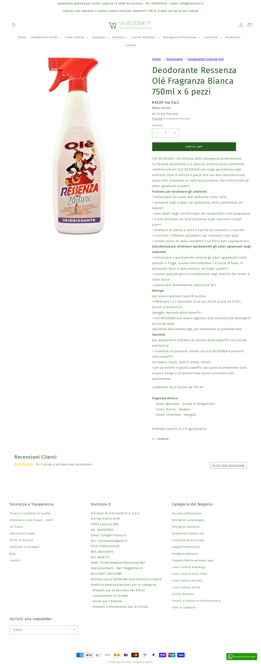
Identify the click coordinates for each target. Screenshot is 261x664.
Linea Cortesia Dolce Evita (189, 574)
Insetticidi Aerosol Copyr (188, 540)
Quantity (157, 125)
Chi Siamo (16, 526)
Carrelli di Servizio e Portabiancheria (196, 600)
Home (156, 59)
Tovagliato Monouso (185, 553)
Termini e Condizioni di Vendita (30, 513)
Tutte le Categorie (183, 607)
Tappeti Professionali (186, 547)
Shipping (157, 118)
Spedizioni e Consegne (25, 547)
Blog (12, 553)
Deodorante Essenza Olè (206, 59)
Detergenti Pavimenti (186, 526)
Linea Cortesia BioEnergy (188, 567)
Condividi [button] (162, 439)
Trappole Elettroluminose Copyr (193, 560)
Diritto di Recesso (21, 540)
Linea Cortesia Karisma (187, 580)
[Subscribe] (74, 629)
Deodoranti (174, 59)
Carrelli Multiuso (183, 594)
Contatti (15, 560)
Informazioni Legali (22, 533)
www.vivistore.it (124, 662)
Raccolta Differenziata (186, 513)
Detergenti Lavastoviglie (188, 520)
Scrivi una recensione (228, 465)
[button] (14, 25)
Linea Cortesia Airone (186, 587)
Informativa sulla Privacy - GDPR (31, 520)
